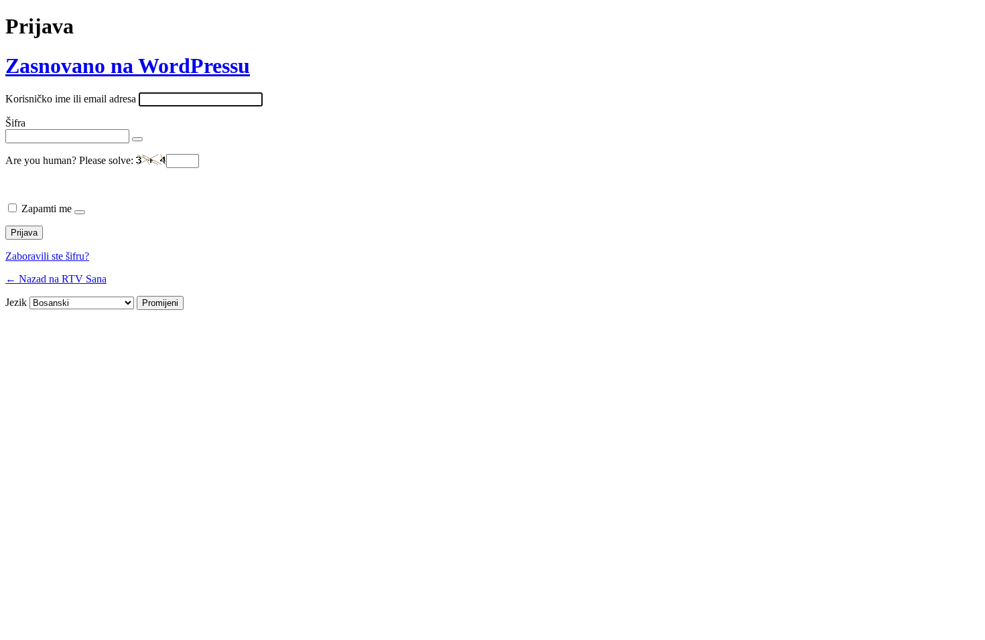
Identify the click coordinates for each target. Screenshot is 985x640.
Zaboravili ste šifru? (47, 256)
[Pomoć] (79, 212)
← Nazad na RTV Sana (56, 279)
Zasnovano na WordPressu (127, 66)
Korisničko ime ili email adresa (70, 98)
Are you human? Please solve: (70, 160)
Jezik (16, 302)
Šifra (15, 123)
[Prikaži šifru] (137, 139)
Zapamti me (46, 208)
